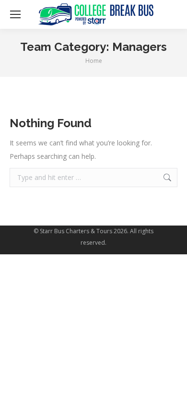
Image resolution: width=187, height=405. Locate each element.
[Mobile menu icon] (15, 14)
